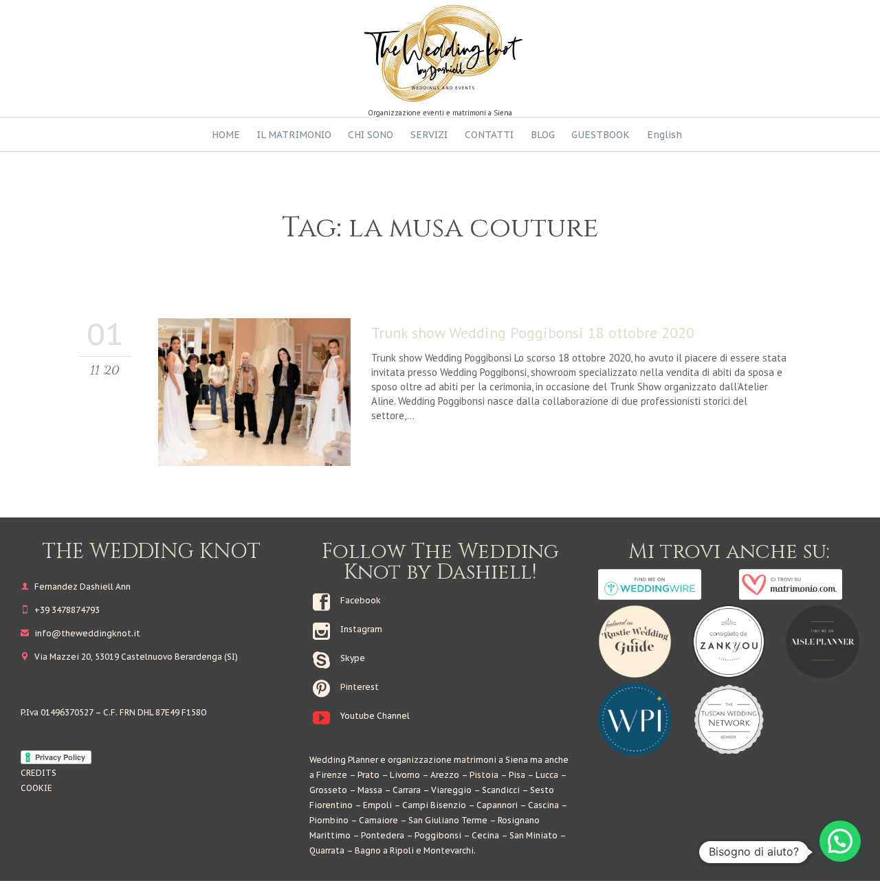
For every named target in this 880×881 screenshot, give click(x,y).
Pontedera (382, 835)
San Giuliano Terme (447, 820)
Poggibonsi (438, 835)
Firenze (331, 775)
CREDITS (38, 773)
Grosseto (328, 790)
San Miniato (533, 835)
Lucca (547, 775)
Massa (370, 790)
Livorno (405, 775)
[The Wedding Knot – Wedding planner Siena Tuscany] (440, 52)
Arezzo (444, 775)
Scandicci (501, 790)
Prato (369, 775)
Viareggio (451, 790)
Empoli (377, 805)
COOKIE (36, 788)
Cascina (543, 805)
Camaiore (378, 820)
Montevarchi (449, 850)
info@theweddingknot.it (80, 633)
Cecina (485, 835)
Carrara (407, 790)
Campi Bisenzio (434, 805)
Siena (516, 760)
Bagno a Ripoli (384, 850)
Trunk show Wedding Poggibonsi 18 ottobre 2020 (532, 332)
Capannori (497, 805)
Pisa (517, 775)
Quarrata (326, 850)
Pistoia (484, 775)
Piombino (329, 820)
